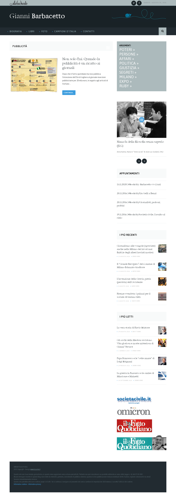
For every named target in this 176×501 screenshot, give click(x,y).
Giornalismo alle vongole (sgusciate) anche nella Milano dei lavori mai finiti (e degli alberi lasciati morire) (136, 249)
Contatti (88, 31)
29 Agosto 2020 (124, 331)
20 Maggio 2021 (124, 365)
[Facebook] (139, 3)
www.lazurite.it (35, 469)
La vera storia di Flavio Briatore (133, 327)
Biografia (16, 31)
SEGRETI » (127, 72)
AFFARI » (126, 58)
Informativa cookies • (21, 484)
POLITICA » (129, 63)
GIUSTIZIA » (129, 68)
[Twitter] (133, 3)
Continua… (69, 93)
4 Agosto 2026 (123, 301)
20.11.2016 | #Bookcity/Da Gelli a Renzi (136, 193)
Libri (32, 31)
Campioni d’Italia (65, 31)
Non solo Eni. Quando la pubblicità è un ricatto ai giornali (81, 63)
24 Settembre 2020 (125, 380)
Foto (44, 31)
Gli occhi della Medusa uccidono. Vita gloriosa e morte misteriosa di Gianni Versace (135, 343)
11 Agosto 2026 (124, 271)
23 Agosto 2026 (124, 256)
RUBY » (125, 86)
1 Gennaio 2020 (124, 350)
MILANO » (128, 77)
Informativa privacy (34, 484)
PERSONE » (128, 54)
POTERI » (127, 49)
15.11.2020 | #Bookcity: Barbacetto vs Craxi (139, 184)
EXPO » (125, 81)
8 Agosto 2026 (123, 286)
